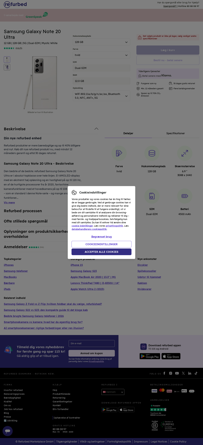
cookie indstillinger (82, 225)
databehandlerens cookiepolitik (89, 229)
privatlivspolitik (114, 225)
